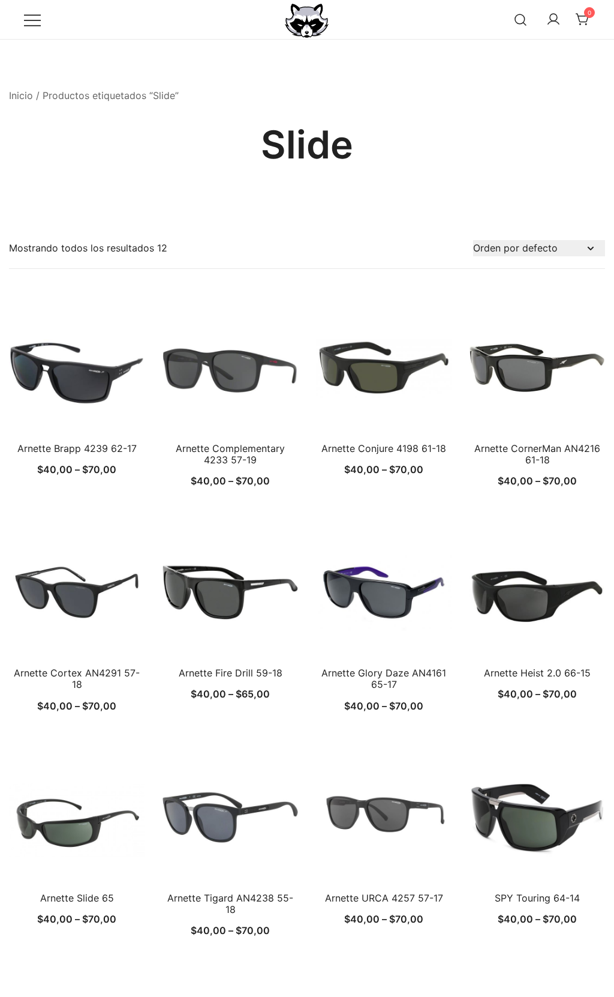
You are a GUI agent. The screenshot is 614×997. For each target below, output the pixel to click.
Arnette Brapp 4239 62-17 (77, 448)
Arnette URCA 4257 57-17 (384, 898)
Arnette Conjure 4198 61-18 (383, 448)
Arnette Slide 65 (77, 898)
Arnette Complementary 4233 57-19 (230, 454)
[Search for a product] (520, 19)
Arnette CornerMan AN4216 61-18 (537, 454)
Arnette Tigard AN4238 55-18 (230, 903)
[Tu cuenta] (553, 20)
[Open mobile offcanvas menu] (32, 19)
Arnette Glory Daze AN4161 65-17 (383, 678)
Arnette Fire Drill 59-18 (230, 673)
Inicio (21, 95)
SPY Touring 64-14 (537, 898)
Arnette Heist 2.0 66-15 (537, 673)
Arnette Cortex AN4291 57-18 (77, 678)
